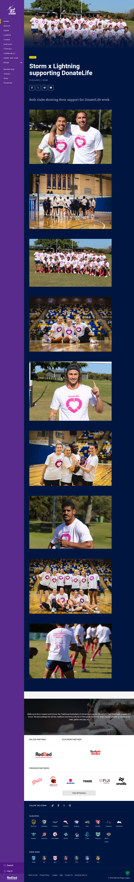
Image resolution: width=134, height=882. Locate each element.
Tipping (8, 49)
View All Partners (79, 793)
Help (61, 875)
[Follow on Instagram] (70, 805)
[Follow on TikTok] (53, 805)
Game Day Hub (11, 58)
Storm (32, 57)
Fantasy (8, 44)
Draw (6, 30)
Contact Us (69, 875)
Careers (55, 875)
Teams (7, 40)
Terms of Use (33, 875)
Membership (9, 69)
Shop (6, 78)
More (6, 63)
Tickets (7, 74)
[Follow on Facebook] (58, 805)
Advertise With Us (81, 875)
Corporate (8, 83)
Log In (10, 871)
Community (10, 53)
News (6, 21)
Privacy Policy (44, 875)
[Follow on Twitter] (64, 805)
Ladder (7, 35)
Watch (7, 26)
